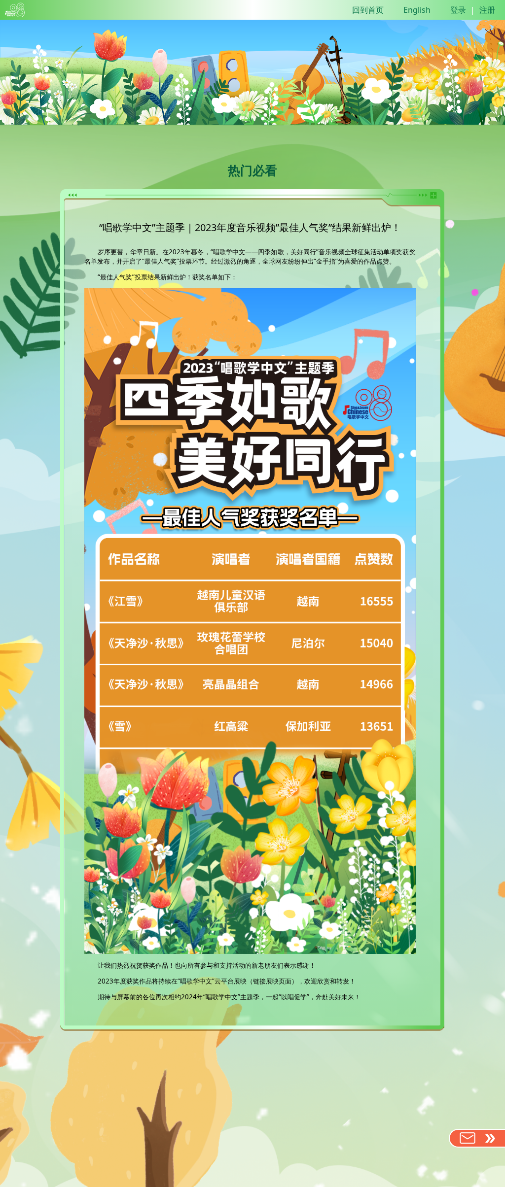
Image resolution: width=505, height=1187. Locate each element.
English (417, 9)
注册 (487, 9)
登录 (458, 9)
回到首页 (368, 9)
